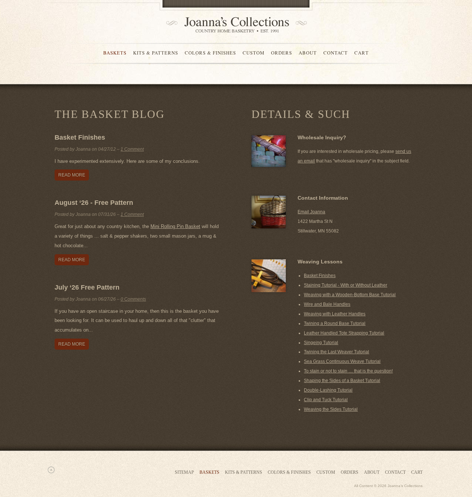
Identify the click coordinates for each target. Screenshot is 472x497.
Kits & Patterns (155, 52)
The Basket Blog (109, 114)
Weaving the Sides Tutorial (331, 409)
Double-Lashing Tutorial (328, 390)
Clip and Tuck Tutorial (326, 399)
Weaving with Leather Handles (334, 313)
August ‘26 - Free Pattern (94, 202)
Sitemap (184, 472)
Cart (361, 52)
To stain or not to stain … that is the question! (348, 371)
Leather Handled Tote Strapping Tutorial (344, 333)
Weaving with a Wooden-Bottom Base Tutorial (350, 294)
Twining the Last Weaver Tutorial (336, 351)
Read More (71, 175)
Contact (335, 52)
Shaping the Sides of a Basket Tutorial (342, 380)
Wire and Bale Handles (327, 304)
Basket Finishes (80, 137)
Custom (253, 52)
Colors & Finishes (210, 52)
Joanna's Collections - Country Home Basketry (234, 25)
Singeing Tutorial (321, 342)
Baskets (114, 52)
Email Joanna (311, 211)
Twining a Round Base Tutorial (334, 323)
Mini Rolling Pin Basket (175, 226)
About (308, 52)
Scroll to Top (51, 469)
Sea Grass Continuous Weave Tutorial (342, 361)
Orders (281, 52)
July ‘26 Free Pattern (87, 287)
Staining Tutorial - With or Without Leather (345, 285)
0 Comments (133, 299)
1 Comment (132, 149)
